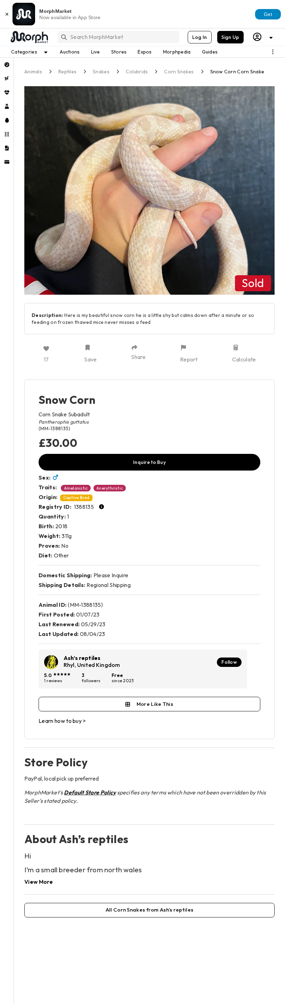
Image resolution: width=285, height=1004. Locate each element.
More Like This (155, 704)
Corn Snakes (179, 71)
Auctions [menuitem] (70, 52)
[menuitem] (7, 65)
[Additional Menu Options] (273, 51)
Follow (229, 662)
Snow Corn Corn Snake (237, 71)
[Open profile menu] (263, 37)
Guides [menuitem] (210, 52)
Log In (199, 37)
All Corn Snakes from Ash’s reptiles (150, 909)
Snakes (101, 71)
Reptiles (67, 71)
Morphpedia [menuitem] (177, 52)
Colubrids (137, 71)
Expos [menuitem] (145, 52)
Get (268, 14)
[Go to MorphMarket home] (29, 37)
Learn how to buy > (62, 720)
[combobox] (118, 37)
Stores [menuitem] (119, 52)
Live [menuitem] (95, 52)
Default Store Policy (90, 792)
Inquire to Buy (149, 462)
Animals (33, 71)
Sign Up (230, 37)
